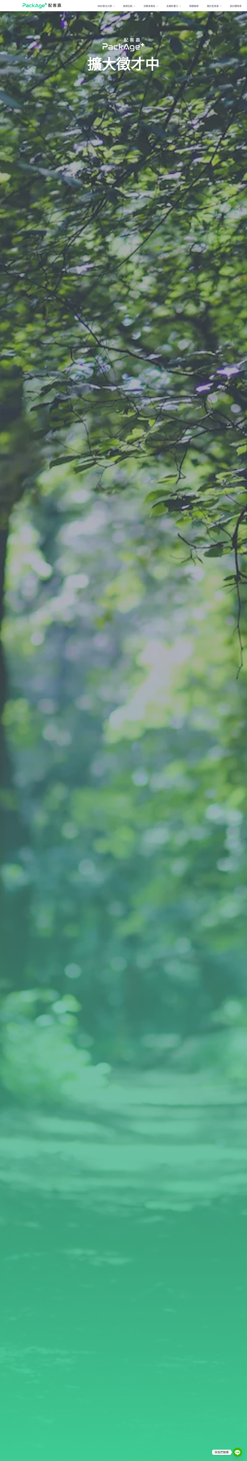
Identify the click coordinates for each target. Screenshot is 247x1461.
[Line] (237, 1452)
